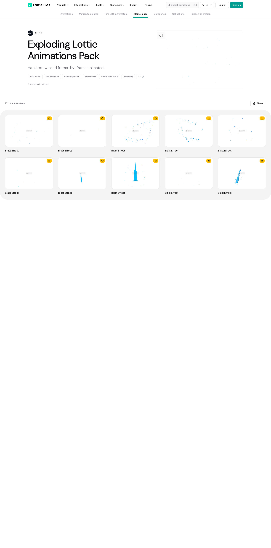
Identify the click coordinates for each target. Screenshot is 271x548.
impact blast (90, 77)
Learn (133, 5)
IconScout (44, 84)
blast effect (35, 77)
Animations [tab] (67, 14)
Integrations (81, 5)
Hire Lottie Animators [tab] (116, 14)
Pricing (148, 5)
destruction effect (109, 77)
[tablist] (135, 14)
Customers (116, 5)
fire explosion (52, 77)
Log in (222, 5)
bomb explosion (71, 77)
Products (61, 5)
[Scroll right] (139, 76)
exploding (128, 77)
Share (260, 103)
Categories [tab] (160, 14)
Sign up (237, 5)
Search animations (180, 5)
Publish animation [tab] (201, 14)
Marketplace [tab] (141, 14)
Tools (99, 5)
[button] (30, 33)
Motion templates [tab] (88, 14)
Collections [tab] (178, 14)
